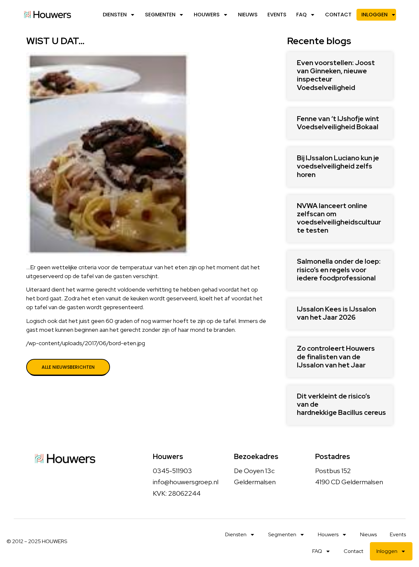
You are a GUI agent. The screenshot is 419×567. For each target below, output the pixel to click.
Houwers (207, 14)
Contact (338, 14)
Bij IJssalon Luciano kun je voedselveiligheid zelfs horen (338, 166)
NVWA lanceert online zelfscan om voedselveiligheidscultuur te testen (339, 218)
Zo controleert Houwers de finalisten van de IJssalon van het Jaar (336, 356)
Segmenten (160, 14)
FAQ (301, 14)
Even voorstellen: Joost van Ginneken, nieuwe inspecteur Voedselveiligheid (336, 75)
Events (276, 14)
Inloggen (374, 14)
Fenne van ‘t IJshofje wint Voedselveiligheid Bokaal (338, 122)
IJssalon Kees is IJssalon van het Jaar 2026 (336, 313)
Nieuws (248, 14)
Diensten (115, 14)
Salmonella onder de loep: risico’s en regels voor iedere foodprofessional (339, 269)
